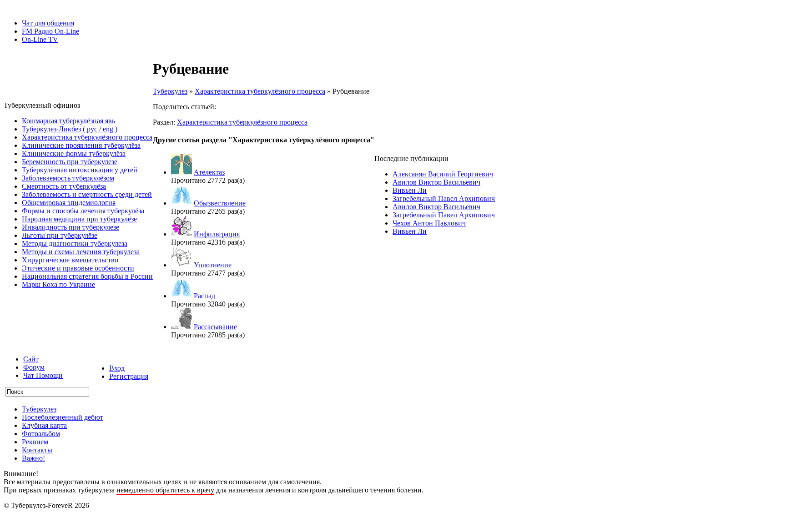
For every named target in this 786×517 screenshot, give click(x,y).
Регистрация (128, 376)
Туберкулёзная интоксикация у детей (79, 170)
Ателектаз (209, 172)
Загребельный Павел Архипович (444, 198)
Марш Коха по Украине (58, 284)
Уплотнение (213, 265)
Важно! (33, 458)
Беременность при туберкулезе (69, 162)
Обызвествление (220, 203)
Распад (204, 296)
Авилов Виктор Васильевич (436, 182)
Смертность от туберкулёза (64, 186)
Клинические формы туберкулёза (74, 153)
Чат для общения (48, 23)
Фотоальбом (41, 433)
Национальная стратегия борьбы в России (87, 276)
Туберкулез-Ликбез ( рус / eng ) (69, 129)
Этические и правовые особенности (78, 268)
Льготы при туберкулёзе (59, 235)
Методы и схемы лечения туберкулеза (81, 252)
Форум (34, 367)
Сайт (31, 359)
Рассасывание (215, 327)
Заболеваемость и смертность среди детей (87, 194)
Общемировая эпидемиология (69, 202)
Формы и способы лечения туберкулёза (83, 211)
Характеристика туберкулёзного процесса (87, 137)
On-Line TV (40, 39)
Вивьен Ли (410, 190)
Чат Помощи (43, 375)
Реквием (35, 442)
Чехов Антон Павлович (429, 223)
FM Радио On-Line (50, 31)
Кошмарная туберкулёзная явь (68, 121)
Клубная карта (44, 425)
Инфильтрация (217, 234)
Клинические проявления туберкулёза (81, 145)
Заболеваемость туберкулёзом (68, 178)
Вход (117, 368)
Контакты (37, 450)
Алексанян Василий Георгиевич (443, 174)
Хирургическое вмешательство (70, 260)
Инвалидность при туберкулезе (70, 227)
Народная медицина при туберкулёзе (79, 219)
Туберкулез (170, 91)
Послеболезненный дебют (62, 417)
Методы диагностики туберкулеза (74, 243)
